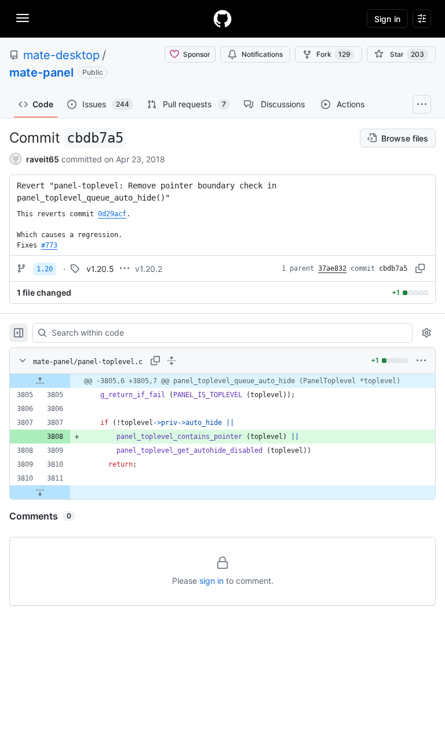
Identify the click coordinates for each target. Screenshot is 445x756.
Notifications (262, 54)
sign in (211, 581)
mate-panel (41, 72)
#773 (49, 245)
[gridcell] (222, 381)
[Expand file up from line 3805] (40, 381)
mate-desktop (61, 55)
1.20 (45, 269)
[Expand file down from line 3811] (40, 492)
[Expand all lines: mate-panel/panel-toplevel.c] (171, 360)
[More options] (421, 360)
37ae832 (332, 268)
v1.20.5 (100, 269)
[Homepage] (222, 18)
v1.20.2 (148, 269)
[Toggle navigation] (22, 18)
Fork (333, 54)
